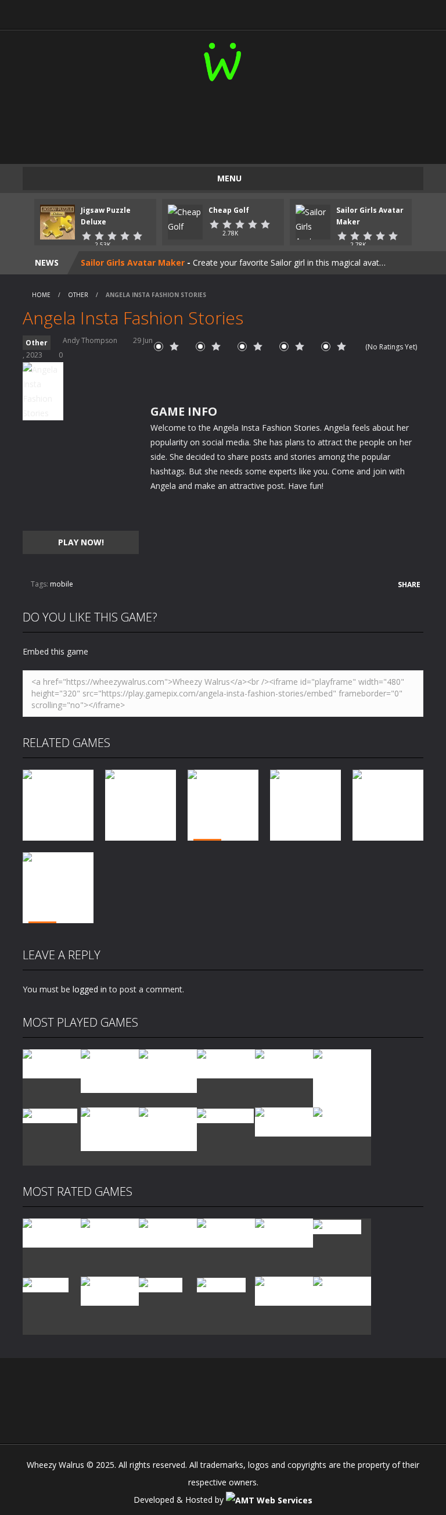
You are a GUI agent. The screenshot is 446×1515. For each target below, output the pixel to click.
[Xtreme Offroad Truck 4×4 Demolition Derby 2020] (342, 1077)
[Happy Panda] (110, 1290)
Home (41, 295)
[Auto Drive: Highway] (226, 1232)
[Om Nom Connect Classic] (168, 1128)
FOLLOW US (369, 11)
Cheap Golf (228, 210)
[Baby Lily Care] (342, 1290)
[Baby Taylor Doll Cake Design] (110, 1069)
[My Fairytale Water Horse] (342, 1121)
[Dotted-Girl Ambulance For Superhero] (110, 1128)
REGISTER (175, 11)
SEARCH (272, 11)
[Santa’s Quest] (52, 1232)
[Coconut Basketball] (284, 1063)
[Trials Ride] (337, 1225)
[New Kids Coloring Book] (52, 1063)
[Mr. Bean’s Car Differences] (110, 1232)
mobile (61, 584)
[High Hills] (160, 1283)
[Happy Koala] (225, 1114)
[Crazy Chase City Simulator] (284, 1290)
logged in (90, 989)
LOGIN (77, 11)
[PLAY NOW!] (57, 221)
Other (78, 295)
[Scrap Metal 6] (284, 1121)
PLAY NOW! (81, 542)
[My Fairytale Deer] (284, 1232)
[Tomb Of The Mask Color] (168, 1069)
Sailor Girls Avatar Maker (133, 262)
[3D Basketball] (226, 1063)
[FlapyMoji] (46, 1283)
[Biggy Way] (221, 1283)
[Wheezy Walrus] (223, 59)
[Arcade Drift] (50, 1114)
